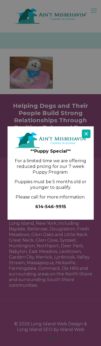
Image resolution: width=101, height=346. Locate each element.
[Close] (86, 134)
